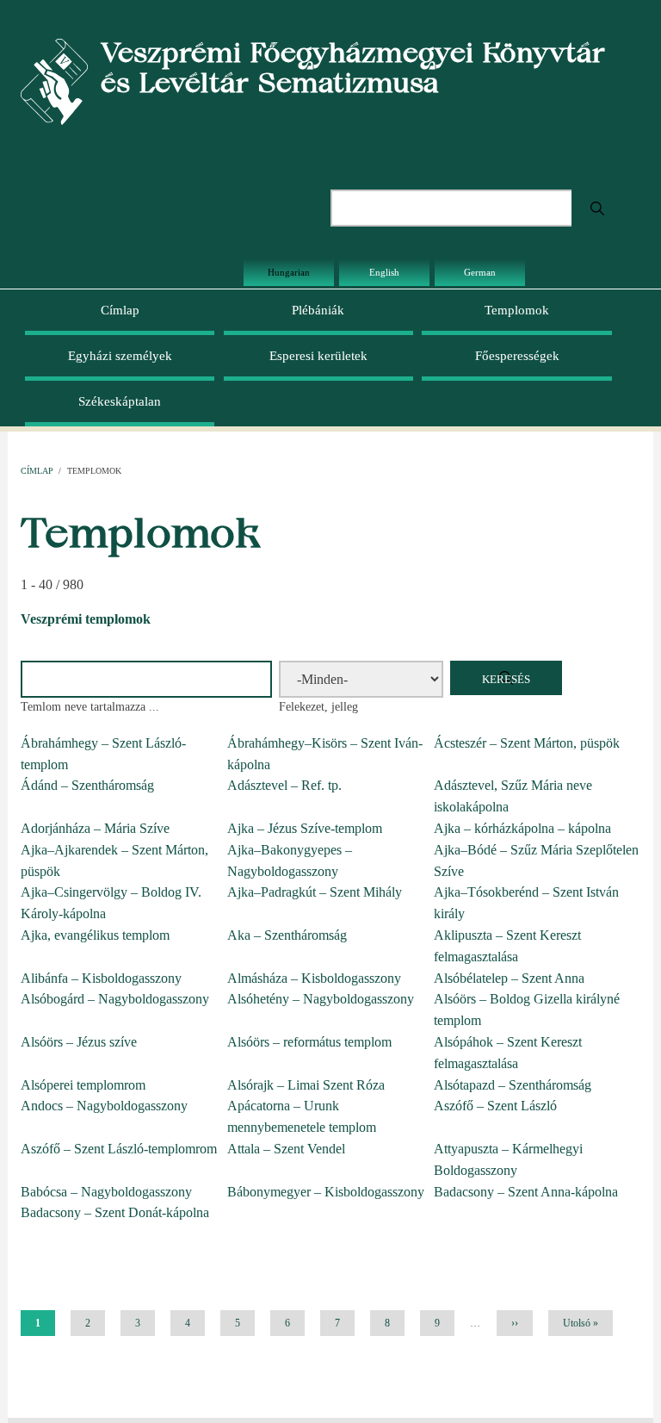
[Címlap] (54, 80)
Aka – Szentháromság (287, 935)
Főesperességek (517, 356)
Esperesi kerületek (318, 356)
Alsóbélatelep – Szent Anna (509, 978)
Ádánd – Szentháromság (87, 785)
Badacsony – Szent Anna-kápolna (526, 1191)
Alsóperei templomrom (83, 1085)
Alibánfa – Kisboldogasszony (101, 978)
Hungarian (289, 272)
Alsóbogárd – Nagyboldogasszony (115, 998)
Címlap (120, 310)
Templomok (517, 310)
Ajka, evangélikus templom (95, 935)
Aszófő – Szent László (495, 1105)
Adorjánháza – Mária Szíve (95, 828)
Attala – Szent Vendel (286, 1148)
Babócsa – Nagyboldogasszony (106, 1191)
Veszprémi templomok (86, 619)
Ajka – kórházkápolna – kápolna (522, 828)
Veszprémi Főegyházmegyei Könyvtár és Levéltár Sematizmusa (353, 67)
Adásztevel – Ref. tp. (284, 785)
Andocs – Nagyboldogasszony (104, 1105)
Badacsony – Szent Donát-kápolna (115, 1212)
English (384, 272)
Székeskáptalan (119, 401)
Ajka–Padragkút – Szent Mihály (314, 892)
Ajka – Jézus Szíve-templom (304, 828)
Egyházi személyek (120, 356)
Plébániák (318, 310)
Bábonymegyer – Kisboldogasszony (325, 1191)
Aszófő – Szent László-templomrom (119, 1148)
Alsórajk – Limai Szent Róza (306, 1085)
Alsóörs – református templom (309, 1042)
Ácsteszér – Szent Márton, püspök (527, 743)
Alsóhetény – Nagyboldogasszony (320, 998)
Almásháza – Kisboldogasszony (314, 978)
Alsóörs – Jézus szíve (79, 1042)
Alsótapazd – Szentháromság (512, 1085)
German (480, 272)
